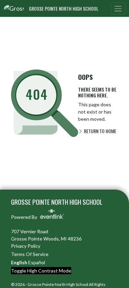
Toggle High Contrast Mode (41, 271)
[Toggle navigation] (118, 8)
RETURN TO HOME (99, 131)
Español (36, 262)
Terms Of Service (30, 254)
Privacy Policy (25, 246)
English (19, 262)
